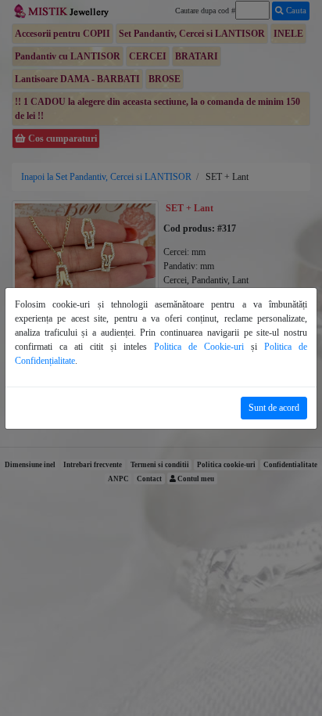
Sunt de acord (274, 407)
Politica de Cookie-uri (199, 346)
